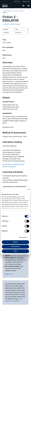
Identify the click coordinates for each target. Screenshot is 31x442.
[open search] (23, 5)
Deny (15, 251)
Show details (22, 237)
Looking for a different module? (12, 24)
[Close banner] (28, 189)
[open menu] (28, 5)
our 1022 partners (11, 197)
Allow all (15, 242)
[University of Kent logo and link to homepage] (5, 5)
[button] (28, 5)
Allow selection (15, 246)
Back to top (8, 274)
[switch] (27, 221)
